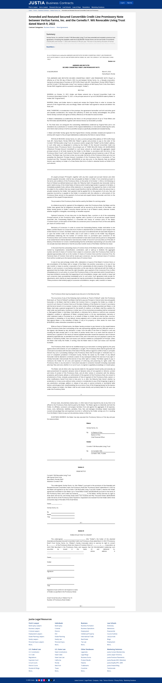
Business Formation (87, 626)
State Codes (58, 655)
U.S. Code (32, 655)
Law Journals (111, 636)
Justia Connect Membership (116, 652)
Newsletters (86, 7)
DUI (56, 634)
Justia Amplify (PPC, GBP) (115, 663)
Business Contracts (43, 10)
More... (31, 645)
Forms (35, 10)
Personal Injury (60, 642)
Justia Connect (79, 680)
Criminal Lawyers (34, 631)
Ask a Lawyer (43, 7)
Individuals (59, 623)
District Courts (33, 665)
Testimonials (111, 668)
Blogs (109, 639)
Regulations (32, 657)
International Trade (87, 636)
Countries (84, 668)
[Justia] (37, 2)
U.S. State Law (60, 649)
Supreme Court (33, 660)
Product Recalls (86, 660)
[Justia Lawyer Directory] (54, 680)
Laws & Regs (76, 7)
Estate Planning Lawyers (36, 636)
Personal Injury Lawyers (36, 642)
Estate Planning (60, 636)
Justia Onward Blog (113, 665)
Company (96, 680)
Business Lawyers (34, 628)
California (58, 660)
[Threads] (46, 680)
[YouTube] (39, 680)
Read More (50, 47)
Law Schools (67, 7)
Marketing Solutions (98, 7)
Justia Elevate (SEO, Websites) (116, 660)
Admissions (110, 628)
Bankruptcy (58, 626)
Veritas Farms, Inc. (55, 10)
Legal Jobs (84, 652)
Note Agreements (62, 27)
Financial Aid (111, 631)
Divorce (57, 631)
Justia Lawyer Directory (114, 655)
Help (101, 680)
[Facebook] (42, 680)
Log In (122, 2)
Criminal (57, 628)
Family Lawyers (33, 639)
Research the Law (55, 7)
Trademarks (85, 665)
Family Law (58, 639)
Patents (83, 663)
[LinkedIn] (37, 680)
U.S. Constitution (34, 652)
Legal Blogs (84, 655)
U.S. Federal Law (35, 649)
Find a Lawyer (33, 7)
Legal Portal (88, 680)
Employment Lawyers (35, 634)
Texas (57, 668)
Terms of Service (108, 680)
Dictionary (110, 626)
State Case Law (59, 657)
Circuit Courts (33, 663)
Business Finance (49, 27)
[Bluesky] (49, 680)
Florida (57, 663)
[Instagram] (44, 680)
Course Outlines (112, 634)
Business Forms (86, 657)
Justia (30, 10)
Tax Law (83, 642)
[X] (51, 680)
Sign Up (129, 2)
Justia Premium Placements (115, 657)
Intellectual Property (87, 634)
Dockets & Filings (34, 668)
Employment (85, 631)
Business (84, 623)
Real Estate (84, 639)
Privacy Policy (118, 680)
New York (58, 665)
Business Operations (87, 628)
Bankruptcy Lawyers (35, 626)
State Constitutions (61, 652)
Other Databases (87, 649)
